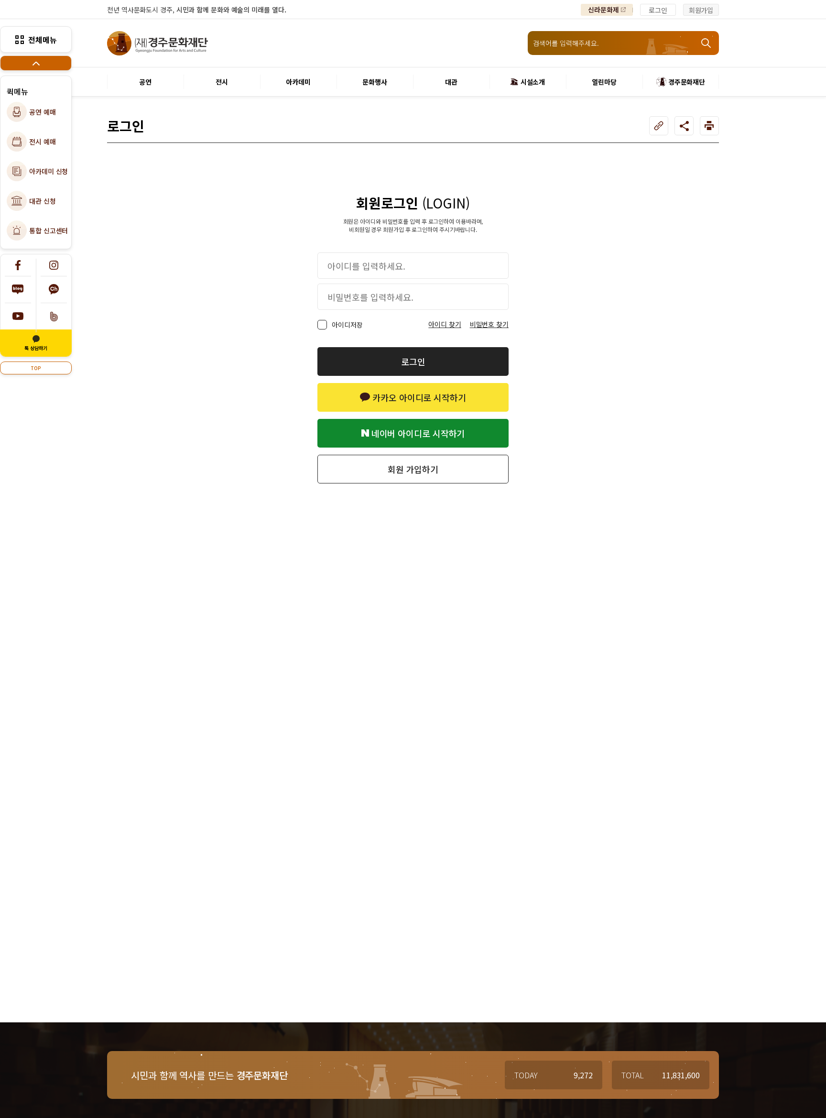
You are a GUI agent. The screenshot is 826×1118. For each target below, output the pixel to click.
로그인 (658, 10)
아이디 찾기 (444, 324)
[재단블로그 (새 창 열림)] (18, 289)
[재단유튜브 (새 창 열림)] (18, 316)
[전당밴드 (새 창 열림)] (54, 316)
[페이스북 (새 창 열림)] (18, 265)
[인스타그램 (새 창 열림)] (54, 265)
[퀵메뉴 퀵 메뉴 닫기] (36, 63)
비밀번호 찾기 (489, 324)
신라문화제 (603, 9)
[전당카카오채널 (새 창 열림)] (54, 289)
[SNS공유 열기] (684, 125)
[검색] (707, 43)
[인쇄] (709, 125)
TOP (36, 368)
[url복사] (658, 125)
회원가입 (701, 10)
